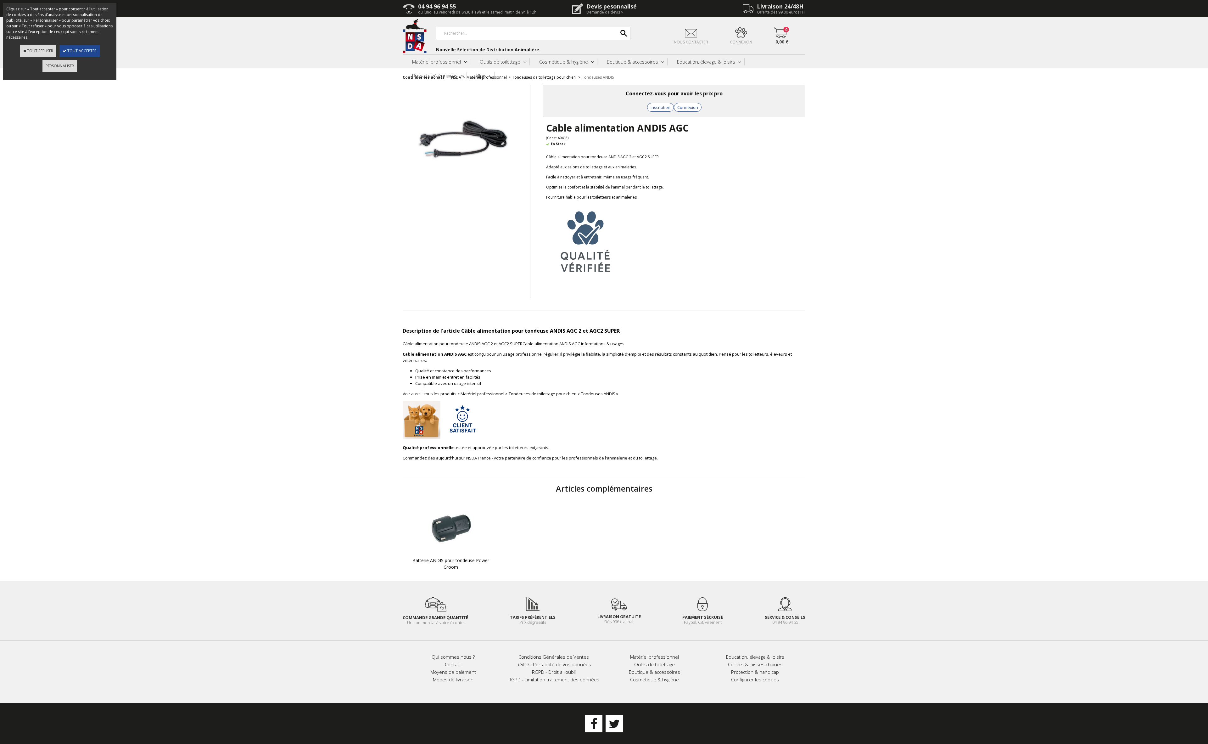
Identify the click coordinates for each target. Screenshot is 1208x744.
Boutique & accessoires (632, 62)
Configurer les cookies (755, 679)
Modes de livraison (453, 679)
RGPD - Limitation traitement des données (553, 679)
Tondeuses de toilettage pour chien (544, 77)
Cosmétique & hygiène (563, 62)
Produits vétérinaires (434, 75)
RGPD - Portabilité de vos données (554, 664)
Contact (453, 664)
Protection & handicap (755, 672)
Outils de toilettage (500, 62)
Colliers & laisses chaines (755, 664)
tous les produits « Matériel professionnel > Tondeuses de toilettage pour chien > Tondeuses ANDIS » (521, 394)
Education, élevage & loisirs (706, 62)
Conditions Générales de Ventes (553, 657)
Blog (480, 75)
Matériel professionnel (436, 62)
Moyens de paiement (453, 672)
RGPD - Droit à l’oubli (554, 672)
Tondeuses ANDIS (598, 77)
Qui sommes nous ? (453, 657)
